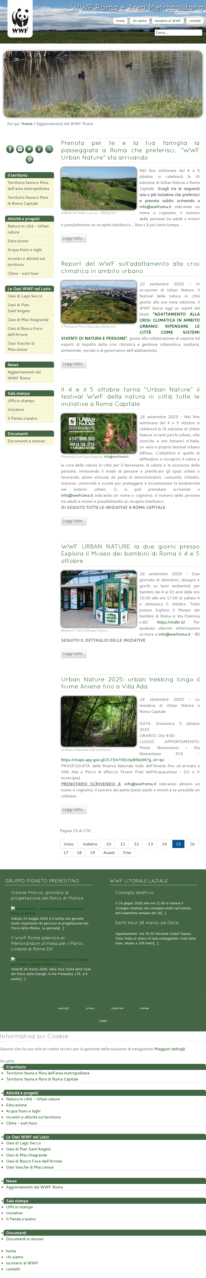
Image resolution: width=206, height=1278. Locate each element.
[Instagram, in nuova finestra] (20, 152)
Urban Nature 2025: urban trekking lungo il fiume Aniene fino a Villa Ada (130, 683)
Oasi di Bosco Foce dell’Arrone (25, 331)
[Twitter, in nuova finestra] (29, 152)
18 (79, 852)
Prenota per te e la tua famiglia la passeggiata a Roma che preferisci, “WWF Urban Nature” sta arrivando (130, 150)
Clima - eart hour (23, 273)
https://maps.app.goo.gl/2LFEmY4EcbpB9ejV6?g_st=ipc (113, 759)
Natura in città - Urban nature (28, 229)
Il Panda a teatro (22, 418)
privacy (90, 1008)
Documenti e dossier (26, 441)
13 (150, 844)
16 (192, 844)
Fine (127, 852)
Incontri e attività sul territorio (26, 261)
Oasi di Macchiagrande (28, 319)
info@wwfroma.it (155, 206)
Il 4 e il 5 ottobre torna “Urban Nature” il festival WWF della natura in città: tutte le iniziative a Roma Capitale (130, 396)
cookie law (117, 1008)
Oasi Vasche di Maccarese (21, 346)
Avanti (109, 852)
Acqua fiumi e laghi (25, 249)
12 (136, 844)
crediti (103, 1021)
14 (164, 844)
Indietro (90, 844)
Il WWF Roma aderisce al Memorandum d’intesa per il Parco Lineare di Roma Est (47, 943)
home (120, 21)
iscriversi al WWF (168, 21)
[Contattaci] (29, 163)
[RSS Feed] (49, 152)
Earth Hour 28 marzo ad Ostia (147, 922)
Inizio (69, 844)
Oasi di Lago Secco (25, 296)
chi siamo (140, 21)
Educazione (18, 241)
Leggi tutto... (73, 238)
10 (108, 844)
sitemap (144, 1008)
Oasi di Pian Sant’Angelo (19, 308)
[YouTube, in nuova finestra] (39, 152)
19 (92, 852)
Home (27, 123)
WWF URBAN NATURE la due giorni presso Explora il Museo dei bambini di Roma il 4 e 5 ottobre (130, 553)
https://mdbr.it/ (171, 622)
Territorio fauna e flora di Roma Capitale (28, 200)
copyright (63, 1008)
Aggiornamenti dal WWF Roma (24, 375)
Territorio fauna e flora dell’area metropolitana (28, 185)
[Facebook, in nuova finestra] (10, 152)
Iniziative (16, 409)
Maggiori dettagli (169, 1049)
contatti (195, 21)
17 (65, 852)
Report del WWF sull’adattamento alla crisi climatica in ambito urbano (130, 267)
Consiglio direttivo (134, 892)
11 (122, 844)
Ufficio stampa (21, 400)
